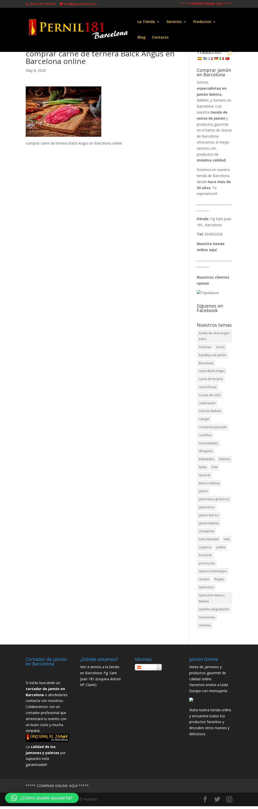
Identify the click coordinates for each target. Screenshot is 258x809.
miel (227, 539)
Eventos (224, 459)
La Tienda (146, 22)
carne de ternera (211, 379)
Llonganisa (206, 531)
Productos (202, 22)
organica (205, 547)
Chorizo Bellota (210, 411)
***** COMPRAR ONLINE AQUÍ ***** (205, 4)
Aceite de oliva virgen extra (214, 336)
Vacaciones (207, 617)
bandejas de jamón (213, 355)
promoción (207, 563)
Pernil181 (205, 555)
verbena (205, 625)
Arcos (220, 347)
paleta (220, 547)
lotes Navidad (209, 539)
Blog (141, 38)
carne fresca (207, 387)
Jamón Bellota (209, 523)
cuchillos (205, 435)
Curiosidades (208, 443)
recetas (204, 579)
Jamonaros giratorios (214, 499)
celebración (207, 403)
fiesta (203, 467)
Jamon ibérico (209, 515)
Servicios (174, 22)
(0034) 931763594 (42, 4)
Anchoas (205, 347)
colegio (204, 419)
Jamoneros (206, 507)
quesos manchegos (213, 571)
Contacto (160, 38)
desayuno (206, 451)
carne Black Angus (212, 371)
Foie (215, 467)
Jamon (203, 491)
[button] (42, 798)
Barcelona (206, 363)
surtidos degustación (214, 609)
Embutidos (206, 459)
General (204, 475)
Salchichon (206, 587)
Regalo (219, 579)
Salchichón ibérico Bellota (212, 598)
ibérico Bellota (209, 483)
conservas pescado (213, 427)
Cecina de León (210, 395)
